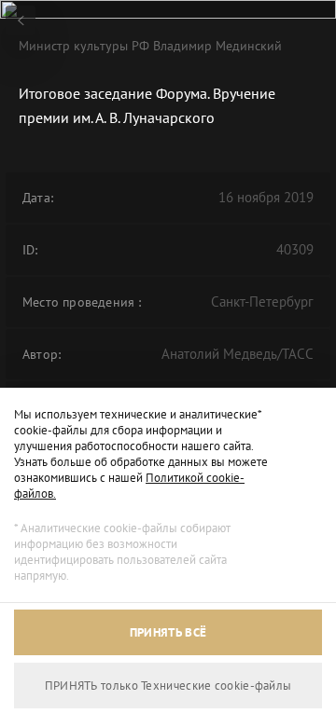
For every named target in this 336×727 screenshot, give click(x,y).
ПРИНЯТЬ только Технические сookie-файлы (168, 685)
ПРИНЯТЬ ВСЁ (168, 632)
